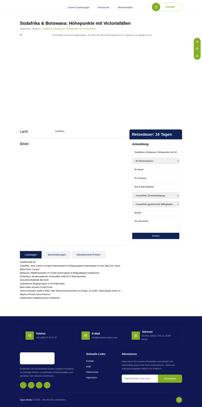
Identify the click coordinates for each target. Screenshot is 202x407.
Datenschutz (92, 372)
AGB (88, 366)
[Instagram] (23, 385)
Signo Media (26, 400)
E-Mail (96, 333)
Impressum (91, 377)
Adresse (147, 331)
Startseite (25, 28)
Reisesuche (104, 7)
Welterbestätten (125, 7)
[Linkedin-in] (47, 385)
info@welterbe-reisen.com (104, 337)
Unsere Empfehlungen (79, 7)
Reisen (36, 28)
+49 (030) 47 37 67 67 (46, 337)
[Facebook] (31, 385)
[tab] (31, 254)
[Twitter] (39, 385)
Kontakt (90, 361)
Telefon (40, 333)
